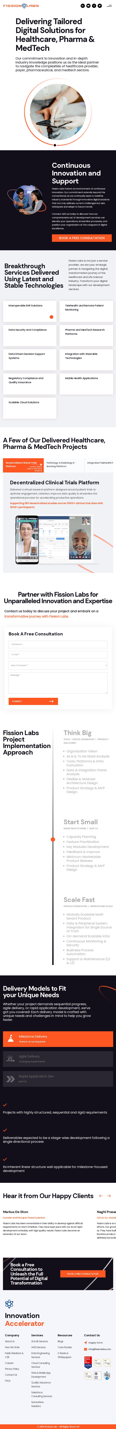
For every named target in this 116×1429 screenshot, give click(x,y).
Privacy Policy (12, 1369)
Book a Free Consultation (82, 238)
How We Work (12, 1347)
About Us (9, 1341)
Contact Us (11, 1375)
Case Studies (65, 1347)
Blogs (60, 1341)
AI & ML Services (39, 1341)
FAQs (7, 1380)
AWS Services (38, 1347)
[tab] (23, 465)
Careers (9, 1363)
